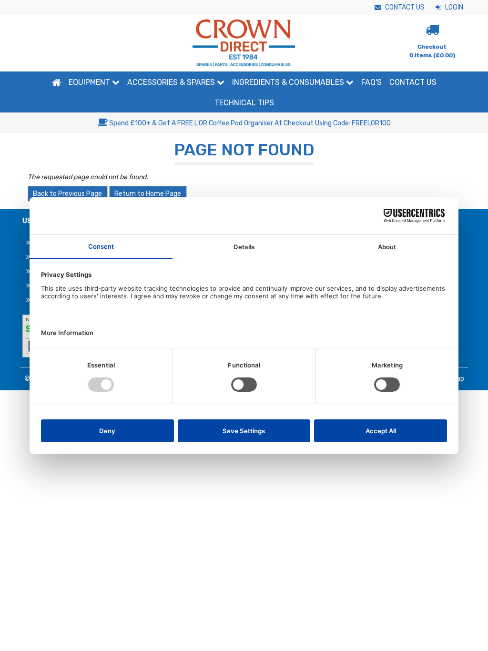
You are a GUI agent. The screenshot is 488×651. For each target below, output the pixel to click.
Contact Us (404, 7)
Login (453, 7)
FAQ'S (371, 82)
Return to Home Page (147, 194)
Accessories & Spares (172, 82)
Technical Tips (244, 102)
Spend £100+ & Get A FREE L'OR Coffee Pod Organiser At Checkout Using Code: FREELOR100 (249, 123)
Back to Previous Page (67, 194)
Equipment (90, 82)
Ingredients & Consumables (289, 82)
